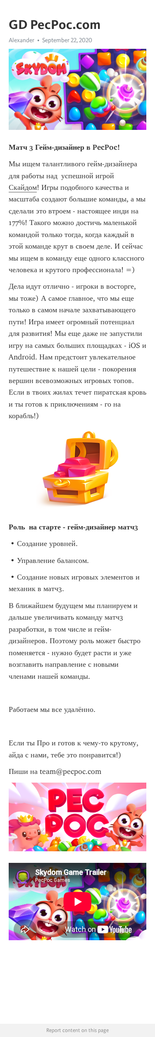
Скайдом (23, 187)
